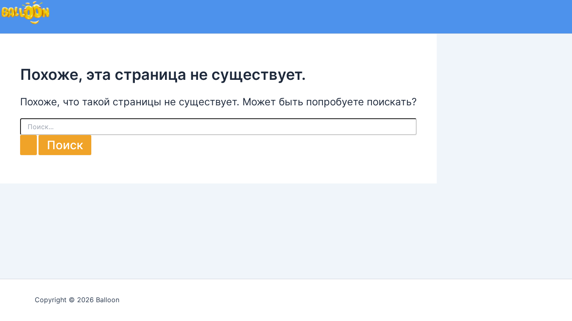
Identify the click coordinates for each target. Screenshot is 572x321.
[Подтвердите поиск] (28, 145)
